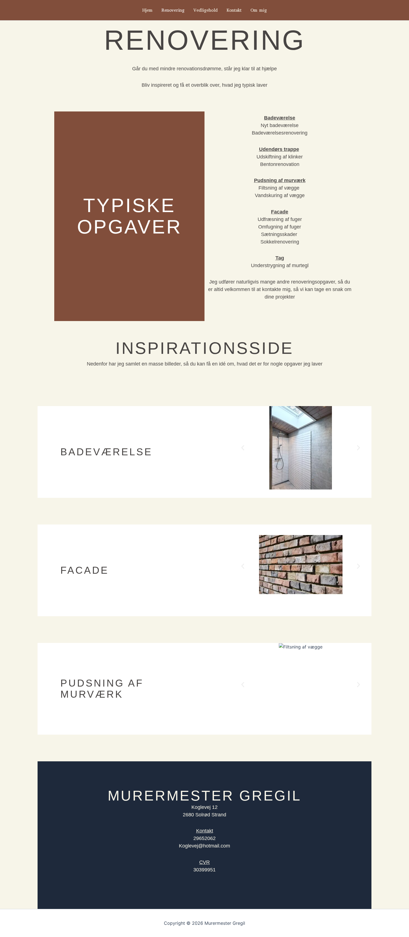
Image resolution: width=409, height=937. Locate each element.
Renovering (172, 10)
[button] (242, 447)
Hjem (147, 10)
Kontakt (234, 10)
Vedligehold (205, 10)
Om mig (258, 10)
